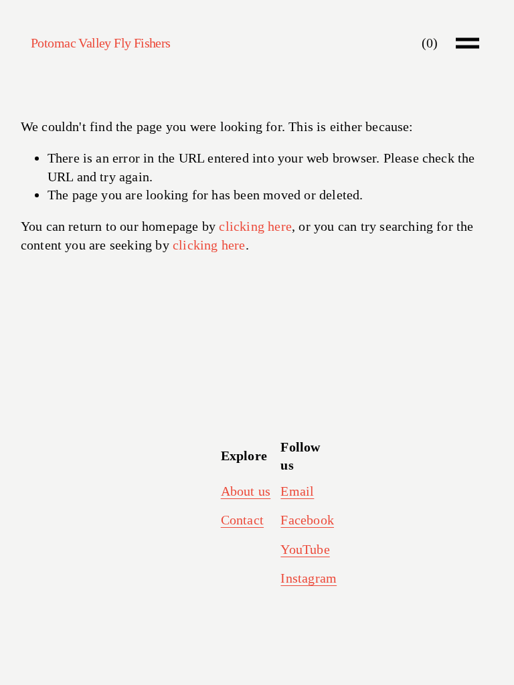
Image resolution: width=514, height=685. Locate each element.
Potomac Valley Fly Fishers (101, 42)
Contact (242, 519)
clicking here (255, 226)
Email (297, 491)
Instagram (308, 578)
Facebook (307, 519)
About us (246, 491)
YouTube (304, 549)
